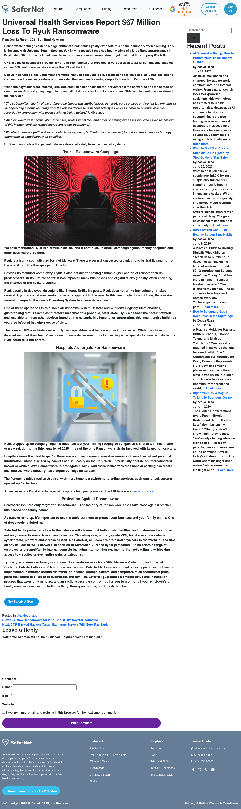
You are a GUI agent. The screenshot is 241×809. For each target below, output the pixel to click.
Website (8, 704)
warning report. (144, 491)
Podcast (94, 781)
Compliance (83, 9)
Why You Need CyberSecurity (108, 754)
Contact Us (97, 748)
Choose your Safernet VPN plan (31, 791)
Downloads (97, 768)
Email (7, 695)
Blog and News (99, 761)
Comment (10, 679)
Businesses (156, 9)
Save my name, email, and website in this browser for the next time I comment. (60, 712)
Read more (201, 144)
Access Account (210, 9)
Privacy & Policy (160, 761)
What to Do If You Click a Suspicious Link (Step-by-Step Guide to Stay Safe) (211, 153)
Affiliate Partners (100, 774)
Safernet (34, 803)
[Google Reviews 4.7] (182, 12)
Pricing (106, 9)
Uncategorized (27, 615)
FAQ (153, 754)
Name (7, 687)
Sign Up (230, 9)
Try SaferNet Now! (21, 601)
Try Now (155, 748)
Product (58, 9)
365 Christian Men (161, 774)
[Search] (193, 38)
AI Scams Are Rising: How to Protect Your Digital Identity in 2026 (213, 58)
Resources (130, 9)
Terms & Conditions (162, 768)
